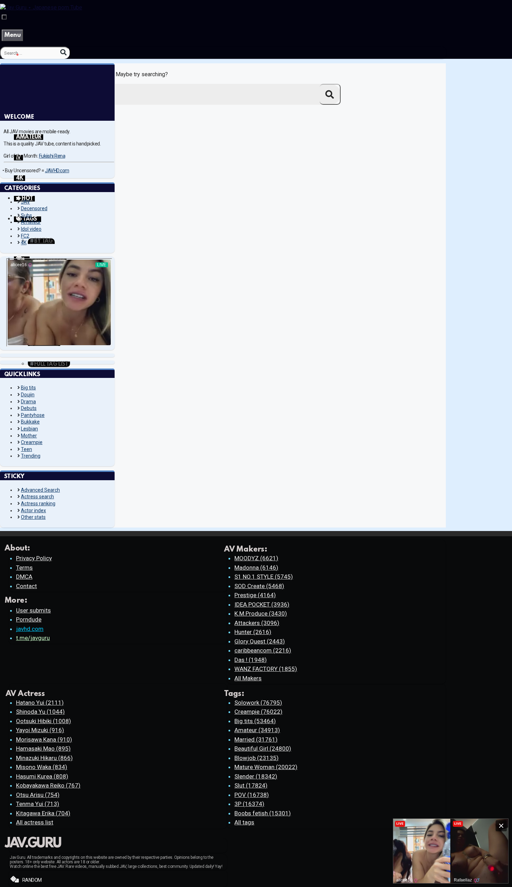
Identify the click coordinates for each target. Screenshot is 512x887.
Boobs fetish (262, 813)
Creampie (31, 442)
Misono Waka (41, 766)
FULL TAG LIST (51, 364)
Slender (255, 776)
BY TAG (43, 241)
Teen (26, 449)
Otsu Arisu (38, 794)
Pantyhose (33, 415)
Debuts (29, 408)
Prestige (255, 595)
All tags (244, 822)
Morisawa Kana (44, 739)
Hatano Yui (40, 702)
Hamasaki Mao (43, 748)
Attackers (256, 622)
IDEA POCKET (261, 604)
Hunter (252, 631)
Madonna (256, 567)
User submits (33, 610)
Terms (24, 567)
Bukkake (30, 422)
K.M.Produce (260, 613)
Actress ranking (38, 503)
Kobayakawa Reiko (48, 785)
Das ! (250, 659)
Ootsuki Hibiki (43, 721)
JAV (25, 202)
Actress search (37, 496)
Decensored (34, 208)
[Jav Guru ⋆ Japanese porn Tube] (41, 7)
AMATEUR (28, 137)
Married (256, 739)
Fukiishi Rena (52, 156)
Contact (26, 586)
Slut (250, 785)
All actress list (34, 822)
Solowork (258, 702)
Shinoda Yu (40, 711)
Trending (30, 456)
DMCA (24, 576)
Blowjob (256, 757)
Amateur (31, 222)
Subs (26, 215)
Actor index (33, 510)
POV (251, 794)
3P (249, 803)
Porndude (28, 619)
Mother (29, 435)
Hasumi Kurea (42, 776)
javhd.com (30, 628)
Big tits (28, 387)
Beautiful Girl (262, 748)
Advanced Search (40, 490)
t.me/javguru (33, 637)
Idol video (31, 229)
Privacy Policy (34, 558)
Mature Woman (265, 766)
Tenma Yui (37, 803)
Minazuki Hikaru (44, 757)
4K (19, 178)
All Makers (248, 678)
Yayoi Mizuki (40, 730)
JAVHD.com (57, 170)
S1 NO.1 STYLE (263, 576)
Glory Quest (259, 641)
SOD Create (259, 586)
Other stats (33, 517)
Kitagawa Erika (43, 813)
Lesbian (29, 428)
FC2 (25, 236)
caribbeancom (262, 650)
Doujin (27, 394)
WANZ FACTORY (265, 668)
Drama (28, 401)
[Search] (63, 52)
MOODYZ (256, 558)
